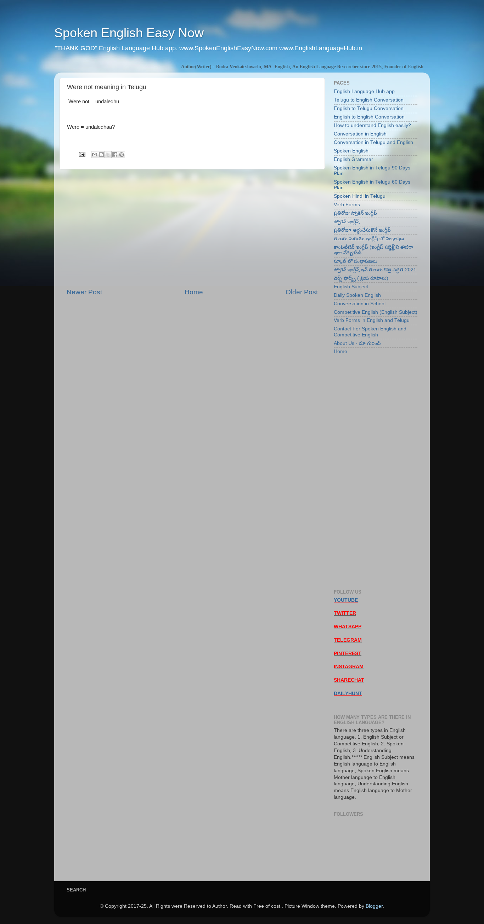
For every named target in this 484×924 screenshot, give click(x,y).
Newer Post (84, 292)
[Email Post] (82, 154)
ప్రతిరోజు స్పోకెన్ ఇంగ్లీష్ (355, 213)
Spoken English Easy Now (129, 32)
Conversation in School (359, 303)
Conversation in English (360, 134)
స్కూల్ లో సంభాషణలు (355, 261)
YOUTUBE (346, 600)
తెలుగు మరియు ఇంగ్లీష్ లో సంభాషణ (369, 238)
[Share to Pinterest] (121, 154)
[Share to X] (108, 154)
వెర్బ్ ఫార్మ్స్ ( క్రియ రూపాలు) (361, 278)
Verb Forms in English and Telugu (372, 320)
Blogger (374, 906)
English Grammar (353, 159)
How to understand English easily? (372, 125)
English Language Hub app (364, 91)
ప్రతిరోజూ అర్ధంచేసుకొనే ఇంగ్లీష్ (362, 230)
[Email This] (94, 154)
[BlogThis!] (101, 154)
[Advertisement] (192, 228)
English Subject (351, 286)
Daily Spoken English (357, 295)
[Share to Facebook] (114, 154)
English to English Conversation (369, 117)
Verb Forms (347, 204)
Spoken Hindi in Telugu (359, 196)
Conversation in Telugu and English (373, 142)
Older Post (302, 292)
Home (194, 292)
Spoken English (351, 151)
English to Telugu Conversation (369, 108)
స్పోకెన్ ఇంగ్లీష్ (347, 221)
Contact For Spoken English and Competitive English (370, 331)
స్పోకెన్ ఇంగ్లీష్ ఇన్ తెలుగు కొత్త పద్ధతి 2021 (375, 269)
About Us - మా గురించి (357, 343)
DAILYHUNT (348, 693)
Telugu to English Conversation (369, 100)
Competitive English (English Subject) (375, 312)
